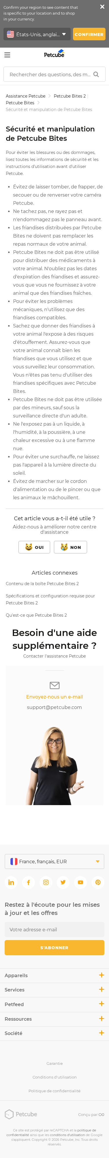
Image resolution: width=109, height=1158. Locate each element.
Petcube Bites (20, 102)
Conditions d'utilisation (55, 1077)
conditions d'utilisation (67, 1135)
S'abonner (54, 947)
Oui (39, 547)
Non (75, 547)
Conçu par (91, 1114)
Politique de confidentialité (54, 1090)
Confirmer (89, 34)
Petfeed (14, 1004)
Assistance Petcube (25, 96)
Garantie (55, 1063)
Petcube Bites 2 (70, 96)
